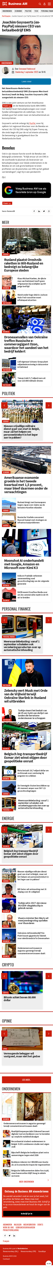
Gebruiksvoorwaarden (25, 1227)
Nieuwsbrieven (29, 1224)
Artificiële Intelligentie (11, 555)
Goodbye (42, 1251)
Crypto (5, 992)
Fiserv (5, 105)
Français (6, 1241)
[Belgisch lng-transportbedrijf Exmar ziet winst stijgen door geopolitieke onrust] (26, 723)
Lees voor (26, 81)
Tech (36, 11)
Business (6, 288)
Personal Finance (9, 810)
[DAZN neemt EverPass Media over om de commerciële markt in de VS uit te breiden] (9, 589)
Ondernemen (7, 11)
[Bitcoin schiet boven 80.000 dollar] (22, 972)
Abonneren (7, 1224)
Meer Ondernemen (34, 1181)
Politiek (28, 11)
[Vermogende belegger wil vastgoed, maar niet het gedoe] (22, 1028)
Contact (6, 1259)
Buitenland (7, 303)
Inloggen (17, 1224)
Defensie (6, 254)
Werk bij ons (8, 1227)
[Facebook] (5, 1235)
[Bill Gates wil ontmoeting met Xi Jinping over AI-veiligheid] (9, 885)
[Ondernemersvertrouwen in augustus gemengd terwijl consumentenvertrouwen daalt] (9, 945)
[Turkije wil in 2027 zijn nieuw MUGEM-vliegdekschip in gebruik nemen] (9, 900)
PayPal (32, 123)
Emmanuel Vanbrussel (27, 68)
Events (40, 1224)
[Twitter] (10, 1235)
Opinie (5, 1049)
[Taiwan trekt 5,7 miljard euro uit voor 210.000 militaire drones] (9, 374)
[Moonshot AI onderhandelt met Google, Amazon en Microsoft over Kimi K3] (26, 530)
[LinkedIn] (14, 1235)
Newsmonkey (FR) (28, 1251)
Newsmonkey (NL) (10, 1251)
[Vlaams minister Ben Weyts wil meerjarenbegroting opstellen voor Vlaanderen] (9, 915)
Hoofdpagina (6, 16)
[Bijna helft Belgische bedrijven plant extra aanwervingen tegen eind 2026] (6, 1152)
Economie (18, 11)
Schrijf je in (26, 1213)
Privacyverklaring (11, 1230)
